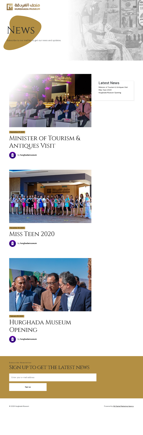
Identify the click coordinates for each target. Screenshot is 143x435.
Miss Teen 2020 (32, 234)
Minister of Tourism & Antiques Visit (44, 142)
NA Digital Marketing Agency (123, 406)
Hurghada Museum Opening (40, 326)
